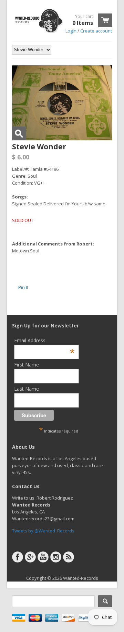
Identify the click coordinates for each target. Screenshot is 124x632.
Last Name (26, 388)
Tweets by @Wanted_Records (43, 531)
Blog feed (68, 557)
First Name (26, 364)
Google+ (30, 557)
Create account (96, 31)
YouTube (43, 557)
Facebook (17, 557)
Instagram (55, 557)
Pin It (23, 287)
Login (70, 31)
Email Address (44, 340)
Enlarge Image (19, 133)
